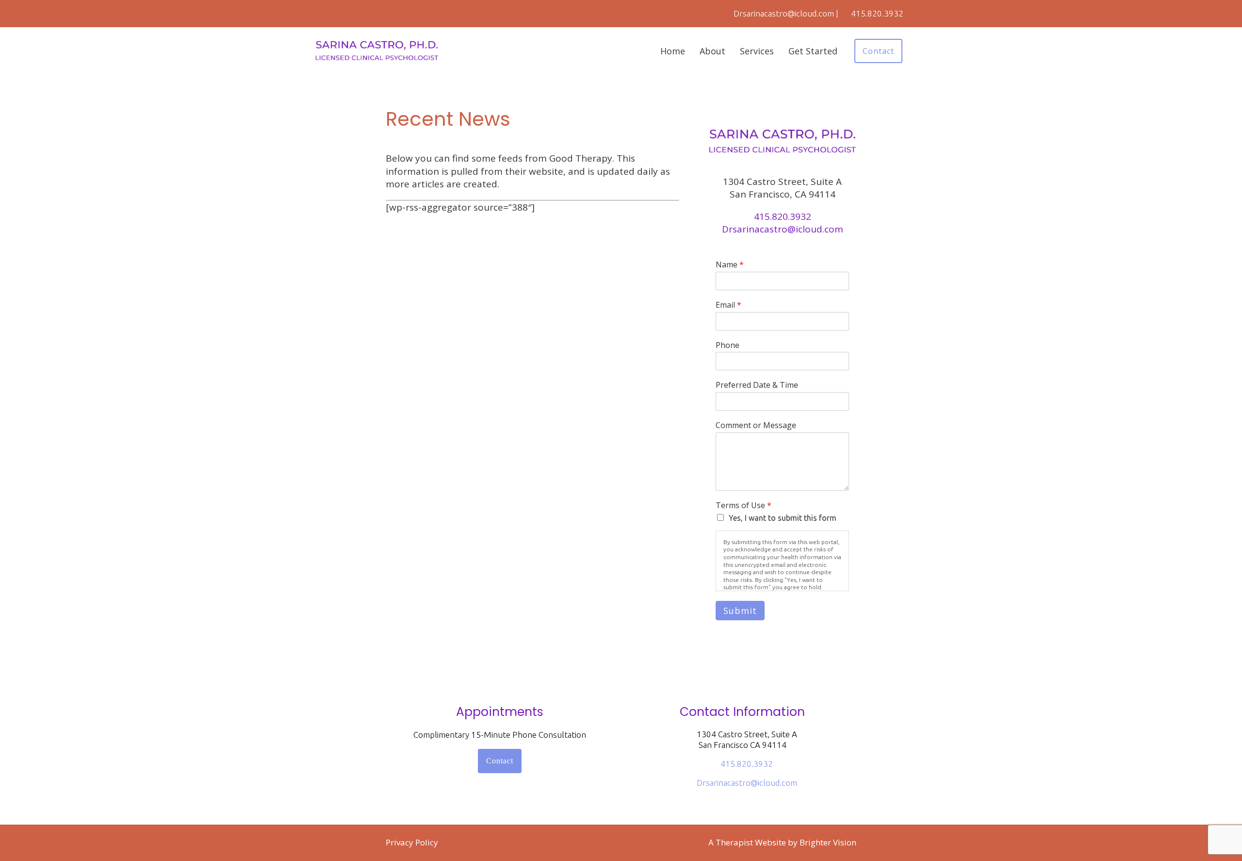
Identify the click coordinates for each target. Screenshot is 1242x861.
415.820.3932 (782, 216)
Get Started (812, 51)
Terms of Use (743, 505)
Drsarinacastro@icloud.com (782, 229)
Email (728, 305)
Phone (727, 345)
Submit (740, 610)
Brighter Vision (828, 842)
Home (672, 51)
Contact (878, 51)
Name (730, 265)
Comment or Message (756, 425)
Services (757, 51)
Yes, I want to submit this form (782, 517)
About (712, 51)
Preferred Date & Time (757, 385)
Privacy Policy (412, 842)
